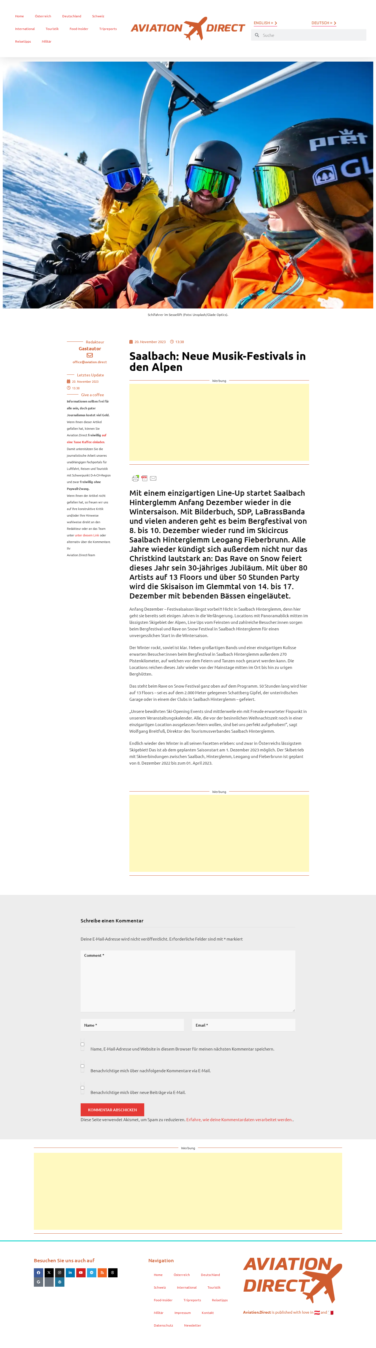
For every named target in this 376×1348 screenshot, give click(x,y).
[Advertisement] (219, 422)
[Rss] (102, 1273)
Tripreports (108, 28)
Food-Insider (79, 28)
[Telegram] (91, 1273)
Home (19, 16)
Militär (46, 41)
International (25, 28)
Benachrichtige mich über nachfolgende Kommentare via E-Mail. (151, 1070)
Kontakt (208, 1312)
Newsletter (192, 1325)
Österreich (43, 16)
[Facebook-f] (38, 1273)
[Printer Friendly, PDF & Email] (144, 477)
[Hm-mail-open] (49, 1282)
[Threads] (113, 1273)
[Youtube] (81, 1273)
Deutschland (71, 16)
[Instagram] (59, 1273)
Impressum (183, 1312)
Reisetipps (23, 41)
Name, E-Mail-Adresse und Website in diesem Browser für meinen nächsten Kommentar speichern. (182, 1048)
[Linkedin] (70, 1273)
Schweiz (98, 16)
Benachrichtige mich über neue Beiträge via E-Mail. (138, 1092)
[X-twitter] (49, 1273)
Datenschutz (163, 1325)
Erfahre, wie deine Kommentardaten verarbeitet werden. (239, 1119)
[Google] (38, 1282)
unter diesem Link (87, 535)
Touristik (52, 28)
